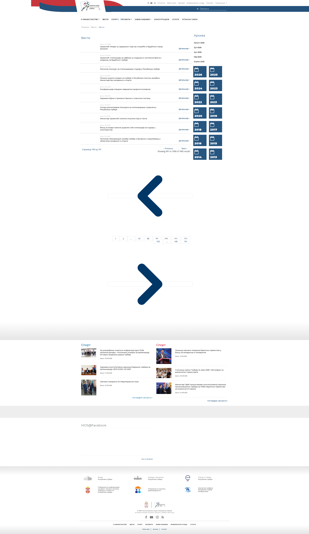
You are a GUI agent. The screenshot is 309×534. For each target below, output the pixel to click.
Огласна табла (190, 19)
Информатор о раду (195, 3)
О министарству (90, 19)
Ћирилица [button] (220, 3)
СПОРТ (139, 524)
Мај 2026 (197, 57)
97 (139, 238)
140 (176, 241)
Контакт (209, 3)
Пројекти (126, 19)
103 (158, 241)
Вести (105, 19)
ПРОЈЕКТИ (149, 524)
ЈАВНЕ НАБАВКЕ (162, 524)
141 (185, 241)
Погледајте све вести (142, 398)
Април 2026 (199, 61)
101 (176, 238)
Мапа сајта (171, 3)
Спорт (114, 19)
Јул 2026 (197, 47)
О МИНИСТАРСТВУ (120, 524)
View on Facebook (147, 459)
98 (148, 238)
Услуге (175, 19)
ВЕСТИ (132, 524)
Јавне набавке (142, 19)
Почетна (161, 3)
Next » (184, 148)
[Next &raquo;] (150, 284)
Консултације (161, 19)
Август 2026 (199, 43)
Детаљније (184, 48)
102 (185, 238)
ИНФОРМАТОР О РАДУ (179, 524)
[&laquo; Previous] (150, 195)
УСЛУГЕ (193, 524)
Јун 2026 (198, 52)
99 (157, 238)
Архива (181, 3)
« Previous (169, 148)
